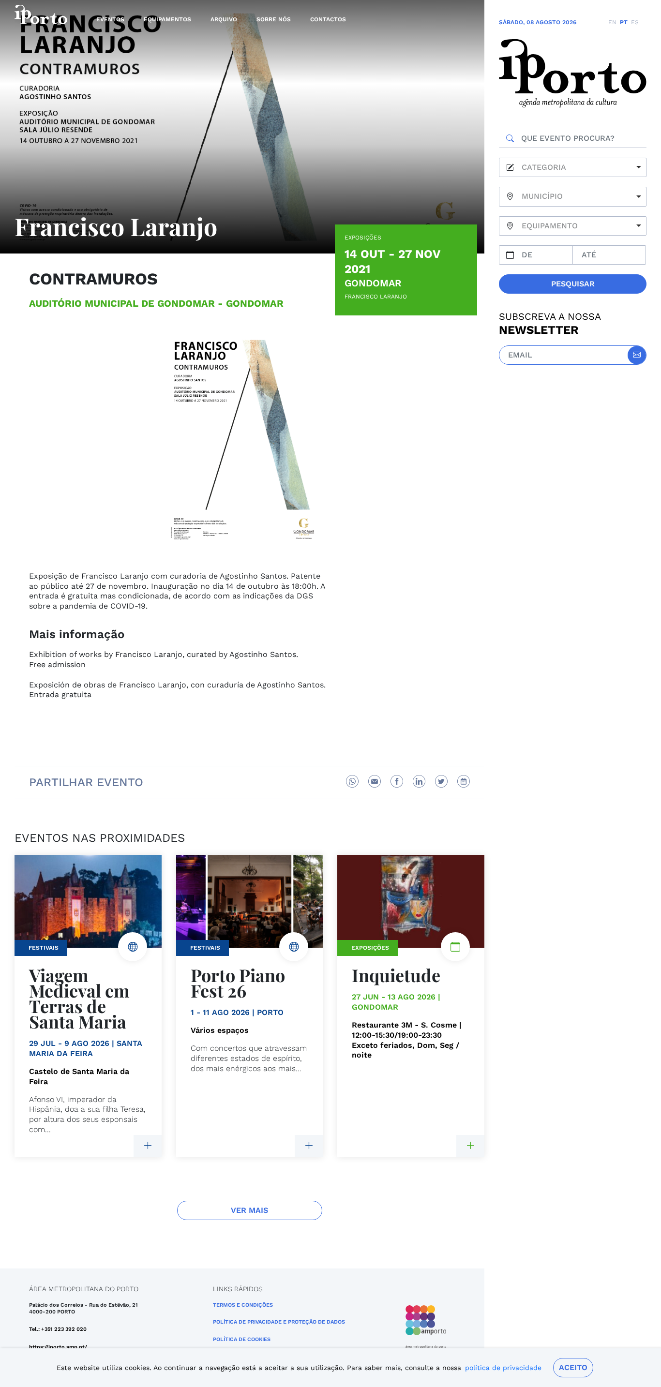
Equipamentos (167, 19)
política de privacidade (503, 1368)
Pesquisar (573, 283)
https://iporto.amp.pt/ (58, 1347)
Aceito (573, 1367)
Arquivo (223, 19)
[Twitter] (441, 781)
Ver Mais (249, 1210)
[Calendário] (463, 781)
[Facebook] (397, 781)
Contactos (328, 19)
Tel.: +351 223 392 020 (58, 1329)
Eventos (110, 19)
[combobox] (572, 168)
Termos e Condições (243, 1305)
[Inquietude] (470, 1146)
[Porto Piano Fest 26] (309, 1146)
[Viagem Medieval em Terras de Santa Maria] (148, 1146)
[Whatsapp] (352, 781)
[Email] (374, 781)
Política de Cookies (241, 1339)
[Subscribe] (637, 355)
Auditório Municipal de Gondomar (122, 303)
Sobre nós (273, 19)
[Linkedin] (419, 781)
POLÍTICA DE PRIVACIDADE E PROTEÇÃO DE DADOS (279, 1322)
